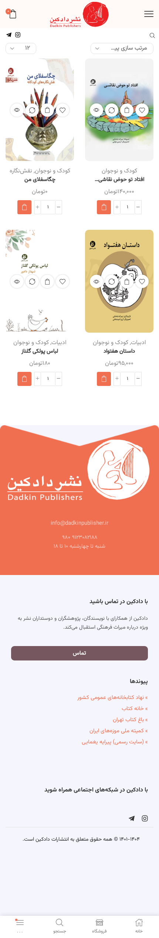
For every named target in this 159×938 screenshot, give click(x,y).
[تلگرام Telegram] (8, 35)
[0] (7, 14)
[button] (104, 207)
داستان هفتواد (119, 351)
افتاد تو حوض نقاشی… (119, 180)
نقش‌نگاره (21, 171)
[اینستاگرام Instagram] (17, 35)
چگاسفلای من (39, 180)
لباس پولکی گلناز (39, 351)
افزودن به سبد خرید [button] (126, 110)
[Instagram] (145, 818)
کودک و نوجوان (119, 171)
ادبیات (138, 342)
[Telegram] (132, 818)
